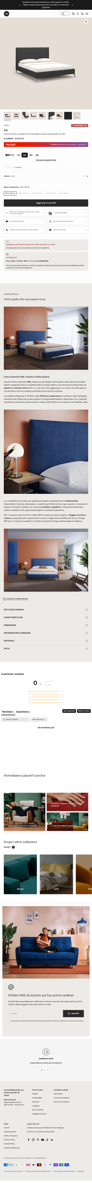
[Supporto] (73, 13)
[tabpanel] (46, 735)
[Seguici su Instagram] (33, 1139)
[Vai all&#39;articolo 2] (16, 116)
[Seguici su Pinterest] (38, 1139)
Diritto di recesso (10, 1136)
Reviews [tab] (8, 712)
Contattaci (58, 1094)
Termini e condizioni (61, 1102)
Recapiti (81, 1171)
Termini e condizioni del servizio (38, 1171)
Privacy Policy (9, 1140)
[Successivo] (72, 5)
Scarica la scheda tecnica (17, 599)
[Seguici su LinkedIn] (52, 1139)
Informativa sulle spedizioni (64, 1171)
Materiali (35, 1102)
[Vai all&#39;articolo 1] (8, 116)
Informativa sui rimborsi (13, 1171)
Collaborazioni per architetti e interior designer (46, 1128)
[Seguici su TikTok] (47, 1139)
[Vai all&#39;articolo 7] (59, 116)
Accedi (6, 1128)
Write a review (84, 711)
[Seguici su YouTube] (42, 1139)
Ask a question (69, 711)
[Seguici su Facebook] (28, 1139)
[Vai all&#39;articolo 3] (25, 116)
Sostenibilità (37, 1098)
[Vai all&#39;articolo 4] (33, 116)
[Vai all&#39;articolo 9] (76, 116)
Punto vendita (37, 1110)
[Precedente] (19, 5)
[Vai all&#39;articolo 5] (42, 116)
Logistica (35, 1106)
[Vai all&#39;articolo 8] (68, 116)
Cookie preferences (12, 1148)
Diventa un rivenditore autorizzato (41, 1132)
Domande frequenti (61, 1098)
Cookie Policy (9, 1144)
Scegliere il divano (39, 1114)
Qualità (35, 1094)
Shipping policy (10, 1132)
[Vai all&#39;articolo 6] (51, 116)
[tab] (23, 712)
